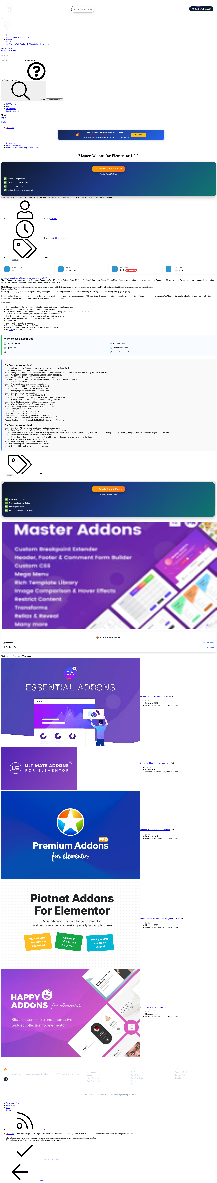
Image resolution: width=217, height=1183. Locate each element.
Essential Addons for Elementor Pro (154, 696)
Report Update (131, 270)
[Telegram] (6, 1079)
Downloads (10, 42)
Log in (3, 117)
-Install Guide (135, 1075)
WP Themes (11, 44)
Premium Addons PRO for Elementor (155, 830)
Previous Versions (28, 278)
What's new (24, 37)
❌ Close (10, 128)
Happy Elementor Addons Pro (152, 1007)
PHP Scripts (31, 44)
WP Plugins (20, 44)
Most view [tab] (17, 656)
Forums (9, 39)
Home (8, 35)
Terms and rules (12, 1103)
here (11, 330)
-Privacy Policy (181, 1075)
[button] (36, 80)
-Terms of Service (182, 1072)
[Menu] (2, 18)
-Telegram (134, 1084)
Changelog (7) (15, 278)
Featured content (12, 37)
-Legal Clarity (180, 1078)
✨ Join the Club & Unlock (108, 168)
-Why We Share (136, 1078)
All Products (91, 1072)
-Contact (133, 1081)
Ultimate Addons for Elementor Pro (154, 763)
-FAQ (132, 1072)
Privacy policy (11, 1105)
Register (4, 122)
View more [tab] (26, 656)
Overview (5, 278)
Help (8, 1108)
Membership (91, 1075)
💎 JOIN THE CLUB (201, 9)
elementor (15, 260)
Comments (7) (41, 278)
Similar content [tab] (7, 656)
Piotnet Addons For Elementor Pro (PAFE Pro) (158, 918)
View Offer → (138, 135)
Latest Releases (93, 1078)
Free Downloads (42, 44)
